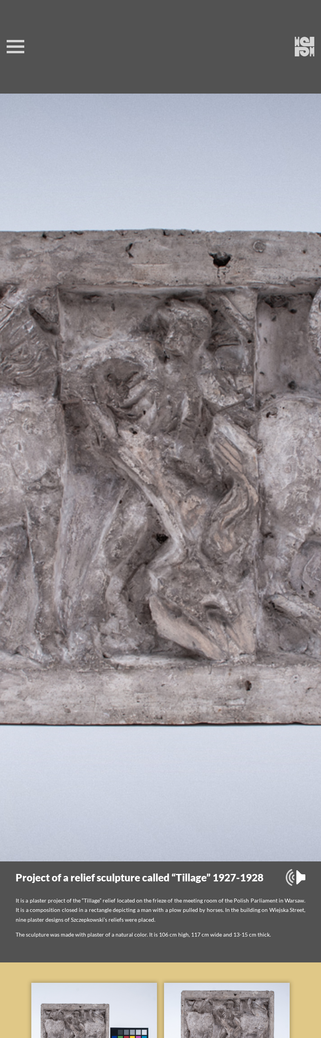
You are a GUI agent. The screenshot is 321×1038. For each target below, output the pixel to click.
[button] (295, 877)
